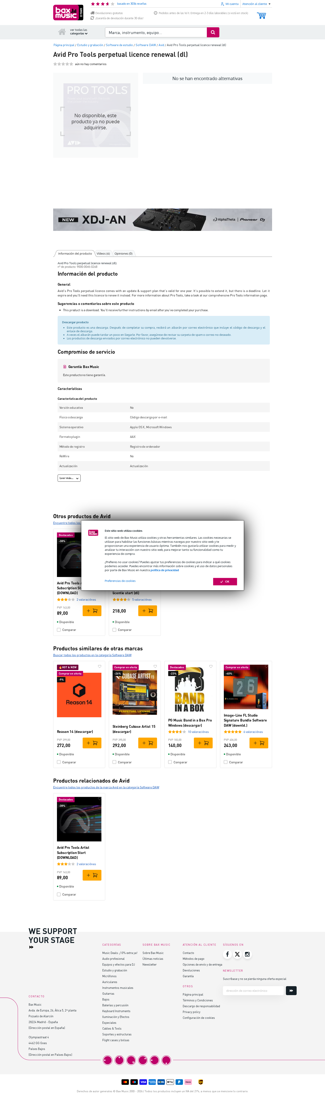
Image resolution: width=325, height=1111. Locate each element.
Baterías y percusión (115, 1005)
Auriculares (109, 982)
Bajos (105, 999)
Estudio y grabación (114, 970)
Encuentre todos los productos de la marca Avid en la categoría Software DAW (106, 787)
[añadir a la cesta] (92, 610)
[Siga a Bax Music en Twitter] (237, 954)
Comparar (69, 630)
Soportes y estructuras (117, 1034)
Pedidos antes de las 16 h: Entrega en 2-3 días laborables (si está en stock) (203, 13)
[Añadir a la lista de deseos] (99, 666)
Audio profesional (113, 958)
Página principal (193, 994)
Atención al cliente (199, 944)
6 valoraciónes (253, 732)
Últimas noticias (153, 958)
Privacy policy (191, 1012)
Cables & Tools (112, 1028)
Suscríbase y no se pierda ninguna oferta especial (254, 979)
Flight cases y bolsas (115, 1040)
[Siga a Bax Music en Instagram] (247, 954)
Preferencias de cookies (120, 581)
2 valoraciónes (86, 599)
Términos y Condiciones (198, 1000)
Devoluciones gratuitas (109, 13)
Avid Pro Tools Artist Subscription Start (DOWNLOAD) (73, 588)
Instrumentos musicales (117, 988)
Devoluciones (191, 970)
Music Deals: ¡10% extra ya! (119, 953)
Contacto (188, 953)
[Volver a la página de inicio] (62, 31)
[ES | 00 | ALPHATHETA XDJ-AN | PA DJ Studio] (162, 220)
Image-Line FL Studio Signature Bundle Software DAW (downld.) (245, 720)
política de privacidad (165, 570)
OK (227, 581)
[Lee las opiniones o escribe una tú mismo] (63, 64)
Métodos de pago (193, 958)
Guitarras (108, 993)
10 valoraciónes (198, 732)
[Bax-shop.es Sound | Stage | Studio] (68, 12)
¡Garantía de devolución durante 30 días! (119, 18)
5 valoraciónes (142, 599)
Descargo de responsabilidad (201, 1006)
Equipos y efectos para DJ (118, 964)
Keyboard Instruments (116, 1011)
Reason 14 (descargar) (75, 731)
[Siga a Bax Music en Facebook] (227, 954)
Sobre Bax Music (153, 953)
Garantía (188, 976)
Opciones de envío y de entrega (202, 964)
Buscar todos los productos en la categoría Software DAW (92, 655)
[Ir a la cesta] (261, 13)
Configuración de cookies (199, 1017)
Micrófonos (109, 976)
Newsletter (150, 964)
